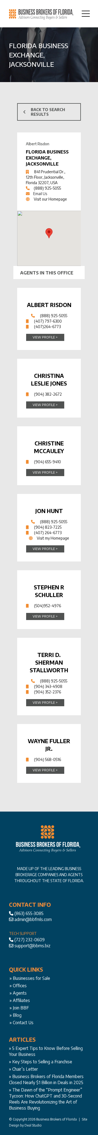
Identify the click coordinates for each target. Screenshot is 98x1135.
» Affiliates (20, 1000)
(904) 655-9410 (47, 461)
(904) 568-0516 (47, 759)
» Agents (18, 993)
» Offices (18, 985)
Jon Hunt (49, 510)
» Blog (16, 1015)
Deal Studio (33, 1125)
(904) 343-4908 (48, 686)
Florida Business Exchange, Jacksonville (47, 158)
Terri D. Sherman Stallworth (49, 662)
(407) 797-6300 (48, 321)
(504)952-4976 (47, 605)
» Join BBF (19, 1008)
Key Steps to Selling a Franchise (42, 1061)
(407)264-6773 (47, 326)
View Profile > (45, 337)
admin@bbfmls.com (33, 919)
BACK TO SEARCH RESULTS (48, 112)
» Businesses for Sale (30, 978)
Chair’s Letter (25, 1069)
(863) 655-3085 (29, 913)
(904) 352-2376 (47, 692)
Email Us (40, 193)
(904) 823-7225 (48, 527)
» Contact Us (21, 1022)
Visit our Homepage (50, 199)
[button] (49, 233)
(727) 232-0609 (29, 939)
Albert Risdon (49, 304)
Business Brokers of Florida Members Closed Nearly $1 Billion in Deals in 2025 (46, 1079)
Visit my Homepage (53, 538)
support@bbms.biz (32, 945)
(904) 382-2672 (48, 394)
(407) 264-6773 (48, 532)
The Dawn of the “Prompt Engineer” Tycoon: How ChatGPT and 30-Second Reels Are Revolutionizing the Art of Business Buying (45, 1099)
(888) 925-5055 (47, 188)
